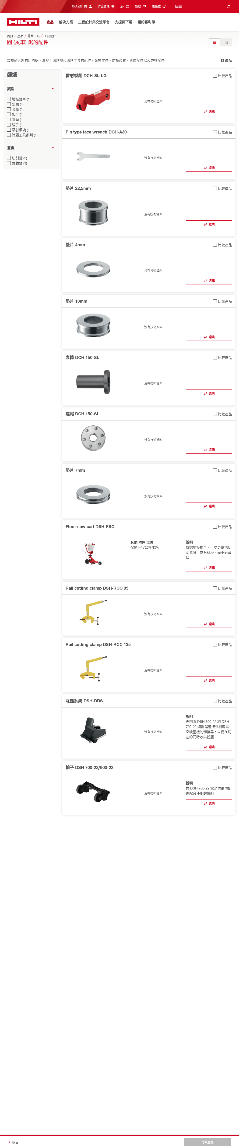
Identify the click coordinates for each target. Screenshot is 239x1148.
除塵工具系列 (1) (25, 135)
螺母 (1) (18, 119)
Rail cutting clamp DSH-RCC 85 (97, 588)
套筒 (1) (18, 109)
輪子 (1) (18, 125)
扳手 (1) (18, 114)
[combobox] (201, 6)
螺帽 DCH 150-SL (82, 413)
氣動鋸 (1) (19, 163)
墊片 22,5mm (78, 188)
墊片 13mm (76, 301)
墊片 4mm (75, 244)
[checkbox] (222, 75)
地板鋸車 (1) (21, 99)
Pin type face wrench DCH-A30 (96, 131)
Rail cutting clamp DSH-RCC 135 (98, 644)
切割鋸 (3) (19, 158)
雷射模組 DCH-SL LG (86, 75)
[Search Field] (229, 6)
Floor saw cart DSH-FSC (90, 526)
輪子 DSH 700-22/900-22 (89, 767)
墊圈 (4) (18, 104)
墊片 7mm (75, 470)
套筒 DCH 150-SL (82, 357)
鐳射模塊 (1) (21, 130)
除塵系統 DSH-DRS (84, 700)
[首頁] (23, 22)
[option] (214, 42)
